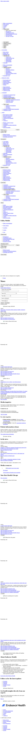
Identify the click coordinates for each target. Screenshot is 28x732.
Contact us (5, 120)
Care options (6, 42)
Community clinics (9, 100)
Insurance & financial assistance (9, 135)
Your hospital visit (7, 80)
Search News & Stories (6, 289)
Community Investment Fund (9, 94)
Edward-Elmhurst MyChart (11, 33)
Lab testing (8, 71)
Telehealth (5, 62)
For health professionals (8, 710)
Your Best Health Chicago (10, 373)
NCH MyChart (9, 35)
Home (4, 278)
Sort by (3, 298)
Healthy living (8, 588)
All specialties (8, 61)
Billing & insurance (7, 88)
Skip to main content (5, 1)
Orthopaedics (8, 60)
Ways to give (6, 104)
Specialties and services (8, 136)
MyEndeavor (8, 31)
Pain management (8, 590)
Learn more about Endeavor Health (8, 675)
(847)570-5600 (4, 414)
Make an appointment (7, 23)
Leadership (5, 123)
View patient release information (7, 434)
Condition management (10, 592)
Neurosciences (9, 59)
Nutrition (7, 460)
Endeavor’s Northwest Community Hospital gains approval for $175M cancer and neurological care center (13, 448)
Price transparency (7, 723)
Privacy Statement (7, 721)
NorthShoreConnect (10, 32)
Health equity (8, 455)
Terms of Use (6, 720)
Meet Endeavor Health (7, 114)
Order (3, 300)
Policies (4, 84)
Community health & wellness (9, 98)
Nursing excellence (7, 117)
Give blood (8, 108)
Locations (5, 25)
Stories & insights (6, 127)
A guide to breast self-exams (6, 366)
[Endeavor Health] (14, 39)
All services (8, 74)
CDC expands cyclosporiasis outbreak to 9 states (11, 459)
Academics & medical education (9, 125)
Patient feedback (6, 87)
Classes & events (6, 90)
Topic (3, 293)
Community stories (7, 110)
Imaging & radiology (10, 69)
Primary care (5, 53)
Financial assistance (7, 82)
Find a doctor (6, 24)
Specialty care (6, 55)
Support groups (6, 81)
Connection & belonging (8, 118)
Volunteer (8, 106)
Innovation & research (7, 115)
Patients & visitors (7, 43)
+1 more (2, 376)
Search (2, 129)
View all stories (4, 399)
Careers (4, 26)
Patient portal (6, 29)
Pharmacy (8, 68)
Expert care (7, 317)
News (4, 119)
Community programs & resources (13, 99)
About (5, 46)
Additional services (7, 67)
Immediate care (6, 54)
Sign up (2, 698)
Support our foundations (11, 105)
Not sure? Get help (9, 36)
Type (3, 295)
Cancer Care (8, 56)
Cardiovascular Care (10, 58)
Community (6, 44)
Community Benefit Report (8, 97)
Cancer (6, 372)
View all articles (4, 478)
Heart (6, 388)
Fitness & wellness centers (11, 73)
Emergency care (6, 75)
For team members (7, 712)
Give (4, 27)
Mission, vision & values (8, 122)
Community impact (7, 96)
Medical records (6, 89)
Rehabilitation (8, 72)
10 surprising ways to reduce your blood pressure (11, 381)
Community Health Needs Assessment (11, 109)
